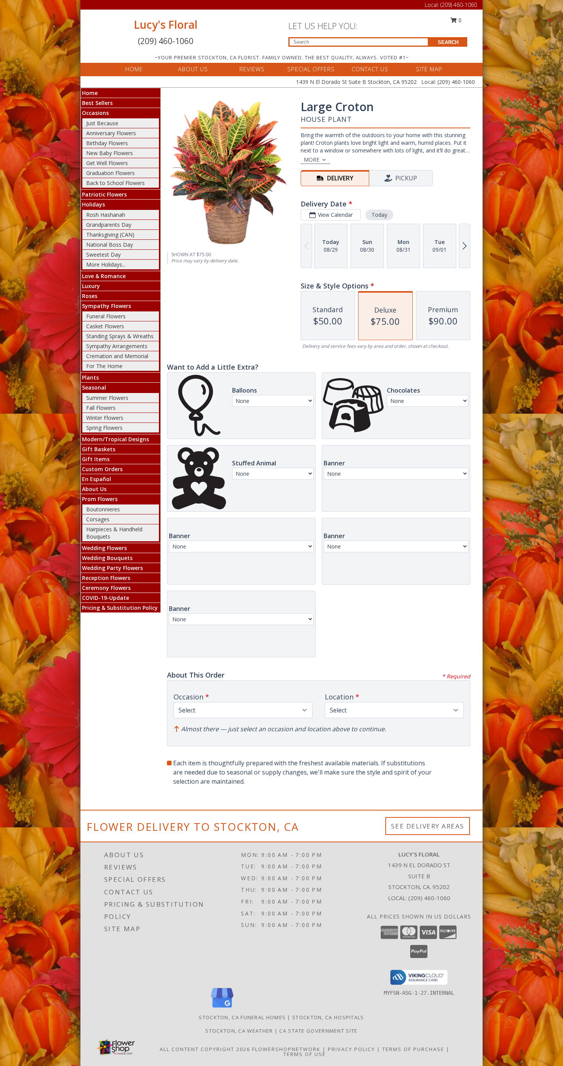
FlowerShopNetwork (286, 1049)
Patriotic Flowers (104, 194)
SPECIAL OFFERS (311, 69)
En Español (96, 479)
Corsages (98, 519)
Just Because (102, 123)
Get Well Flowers (107, 163)
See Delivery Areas (427, 826)
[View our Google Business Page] (222, 1008)
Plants (90, 377)
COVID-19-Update (105, 597)
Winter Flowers (104, 417)
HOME (134, 69)
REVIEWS (252, 69)
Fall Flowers (101, 407)
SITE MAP (429, 69)
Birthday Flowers (107, 143)
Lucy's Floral (166, 24)
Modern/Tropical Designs (115, 439)
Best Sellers (97, 102)
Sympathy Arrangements (116, 346)
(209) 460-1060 (458, 4)
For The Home (104, 366)
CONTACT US (370, 69)
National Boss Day (109, 244)
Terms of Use (304, 1054)
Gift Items (96, 459)
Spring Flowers (104, 427)
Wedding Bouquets (107, 558)
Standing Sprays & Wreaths (120, 336)
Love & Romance (104, 276)
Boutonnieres (103, 509)
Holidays (93, 204)
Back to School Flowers (115, 183)
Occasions (95, 112)
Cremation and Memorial (117, 356)
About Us (94, 489)
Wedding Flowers (104, 548)
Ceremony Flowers (106, 587)
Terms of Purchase (413, 1049)
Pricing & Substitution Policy (120, 607)
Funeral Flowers (106, 316)
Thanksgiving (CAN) (110, 234)
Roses (89, 296)
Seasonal (94, 387)
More (311, 159)
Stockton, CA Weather (239, 1030)
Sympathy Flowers (106, 305)
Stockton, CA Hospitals (328, 1017)
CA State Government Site (318, 1030)
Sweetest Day (103, 254)
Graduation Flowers (110, 173)
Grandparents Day (108, 224)
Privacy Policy (351, 1049)
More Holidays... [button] (106, 264)
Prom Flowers (100, 499)
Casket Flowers (105, 326)
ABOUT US (193, 69)
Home (90, 93)
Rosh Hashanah (105, 214)
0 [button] (459, 20)
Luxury (91, 286)
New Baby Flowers (109, 153)
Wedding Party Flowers (112, 567)
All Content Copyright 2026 (205, 1049)
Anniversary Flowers (111, 133)
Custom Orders (102, 469)
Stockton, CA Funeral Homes (242, 1017)
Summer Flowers (107, 397)
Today (379, 214)
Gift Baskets (98, 449)
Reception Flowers (106, 577)
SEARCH (448, 42)
